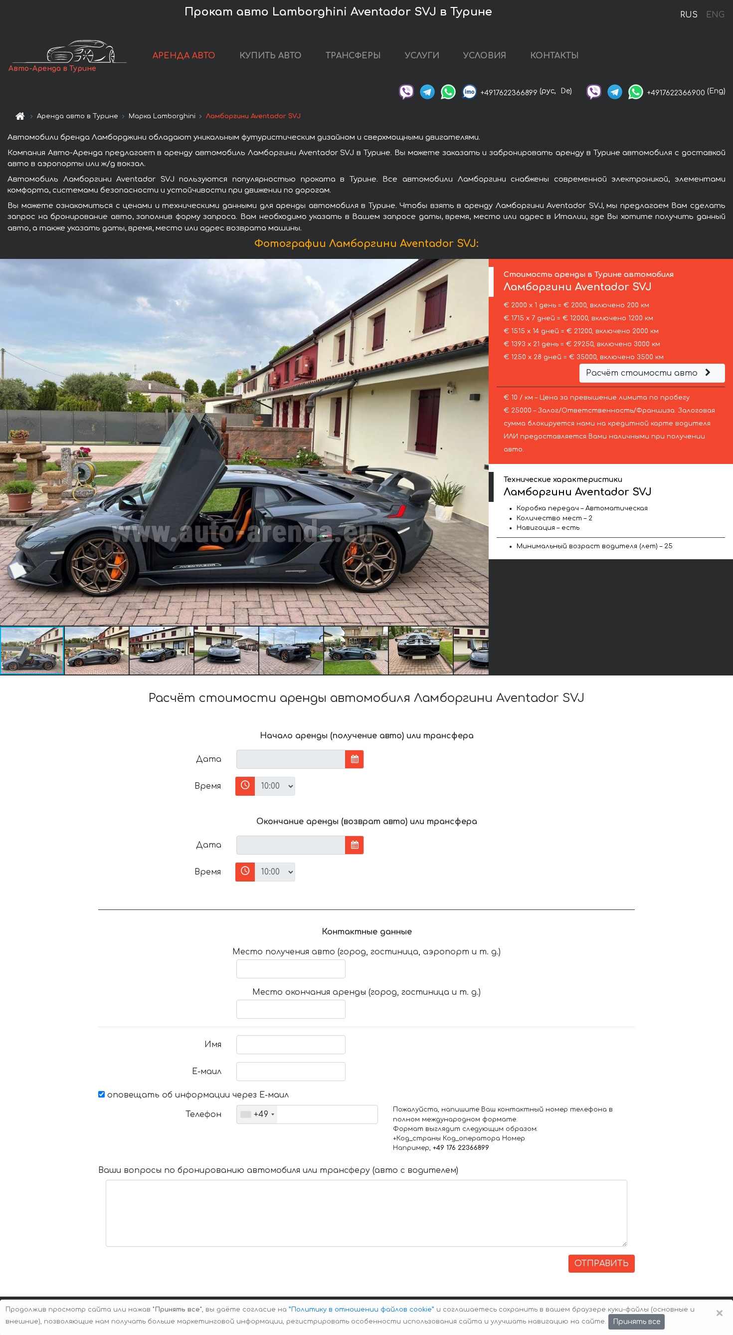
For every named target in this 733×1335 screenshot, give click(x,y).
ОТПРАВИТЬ (601, 1263)
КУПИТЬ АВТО (270, 55)
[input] (291, 759)
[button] (97, 650)
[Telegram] (427, 91)
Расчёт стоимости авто (643, 373)
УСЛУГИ (422, 55)
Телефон (203, 1114)
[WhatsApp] (448, 91)
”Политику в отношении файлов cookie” (361, 1309)
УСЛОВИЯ (484, 55)
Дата (208, 759)
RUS (689, 14)
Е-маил (206, 1071)
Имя (212, 1044)
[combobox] (257, 1114)
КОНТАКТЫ (554, 55)
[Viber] (406, 91)
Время (207, 786)
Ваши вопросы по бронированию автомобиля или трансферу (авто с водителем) (278, 1170)
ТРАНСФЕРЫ (353, 55)
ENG (715, 14)
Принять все (636, 1322)
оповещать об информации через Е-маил (197, 1095)
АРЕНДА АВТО (184, 55)
